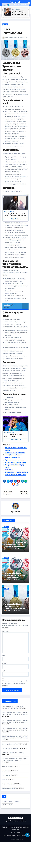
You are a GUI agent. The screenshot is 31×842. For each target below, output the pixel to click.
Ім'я (4, 655)
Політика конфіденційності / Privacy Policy (17, 835)
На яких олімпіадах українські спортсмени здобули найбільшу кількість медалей (14, 576)
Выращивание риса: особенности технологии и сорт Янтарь (12, 707)
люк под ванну (6, 775)
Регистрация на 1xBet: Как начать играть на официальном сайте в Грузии (14, 759)
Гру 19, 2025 (16, 549)
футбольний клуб (7, 805)
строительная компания (9, 788)
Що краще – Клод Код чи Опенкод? (13, 753)
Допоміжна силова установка (15, 452)
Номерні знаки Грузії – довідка (15, 462)
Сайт (3, 671)
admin (17, 511)
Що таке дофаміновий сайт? (11, 744)
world (10, 801)
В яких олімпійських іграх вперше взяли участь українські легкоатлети (15, 544)
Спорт (5, 24)
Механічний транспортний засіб (15, 474)
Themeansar (15, 829)
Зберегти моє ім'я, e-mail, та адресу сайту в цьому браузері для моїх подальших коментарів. (15, 683)
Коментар (5, 631)
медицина (17, 801)
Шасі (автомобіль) (12, 31)
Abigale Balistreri (12, 37)
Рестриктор (8, 470)
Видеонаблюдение (8, 784)
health (4, 801)
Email (4, 663)
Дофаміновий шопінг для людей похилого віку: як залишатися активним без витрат (15, 713)
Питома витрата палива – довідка (16, 472)
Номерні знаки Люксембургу (14, 465)
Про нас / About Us (16, 832)
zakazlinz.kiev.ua (7, 766)
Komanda (15, 2)
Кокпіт (7, 467)
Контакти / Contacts (16, 839)
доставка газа (6, 771)
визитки (4, 779)
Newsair (24, 827)
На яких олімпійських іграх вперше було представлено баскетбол (15, 606)
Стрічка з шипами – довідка (14, 460)
